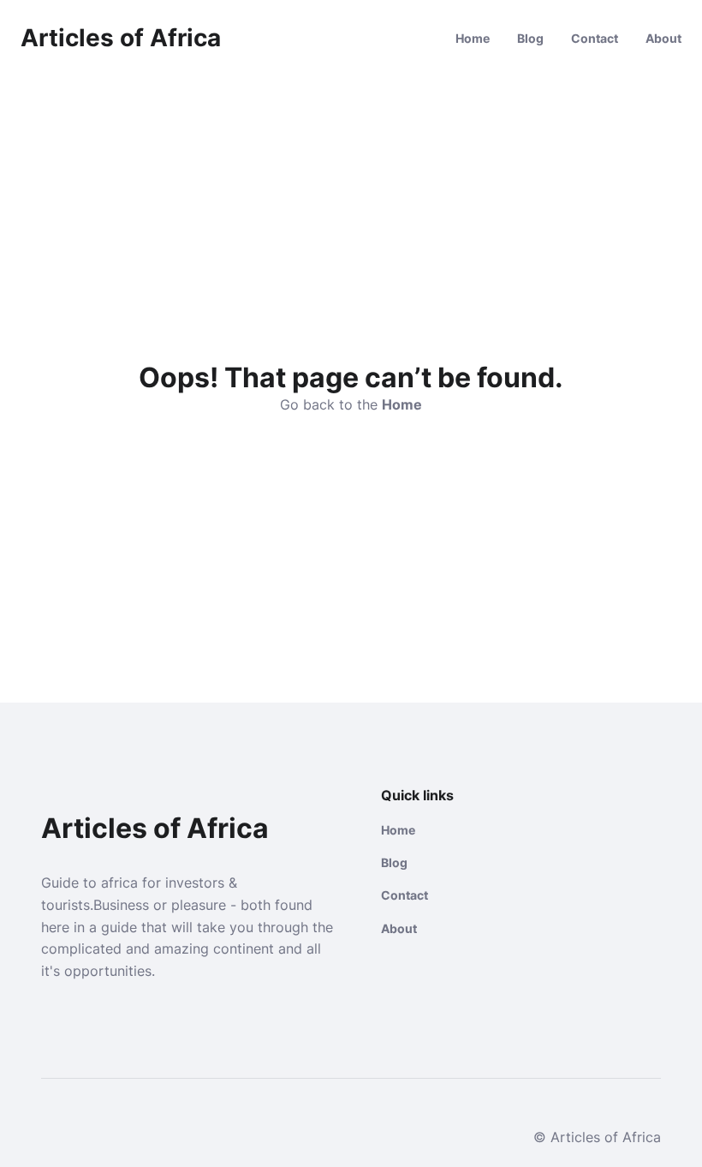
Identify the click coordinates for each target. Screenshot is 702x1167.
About (663, 38)
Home (472, 38)
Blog (530, 38)
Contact (594, 38)
